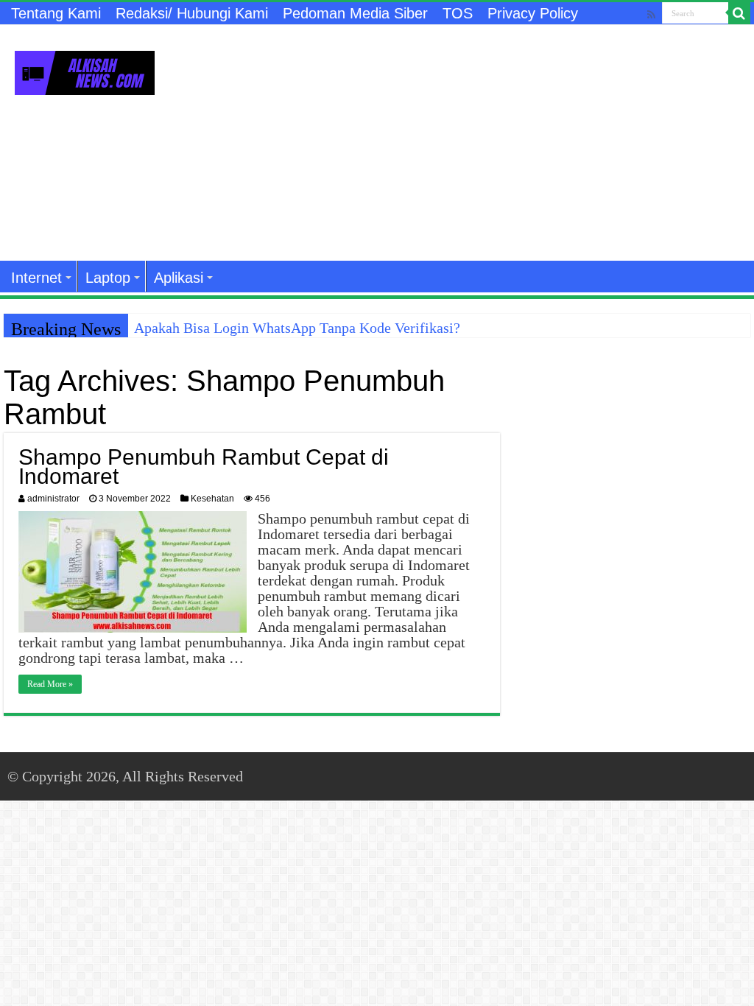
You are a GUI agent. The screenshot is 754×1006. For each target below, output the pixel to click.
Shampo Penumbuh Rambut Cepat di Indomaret (203, 466)
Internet (36, 278)
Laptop (107, 278)
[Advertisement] (471, 143)
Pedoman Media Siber (355, 13)
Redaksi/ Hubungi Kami (192, 13)
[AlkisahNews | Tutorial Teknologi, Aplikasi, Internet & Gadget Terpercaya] (85, 70)
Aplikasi (178, 278)
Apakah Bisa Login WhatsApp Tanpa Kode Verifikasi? (297, 328)
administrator (53, 498)
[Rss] (651, 14)
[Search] (739, 13)
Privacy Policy (532, 13)
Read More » (50, 684)
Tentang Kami (56, 13)
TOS (458, 13)
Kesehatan (212, 498)
